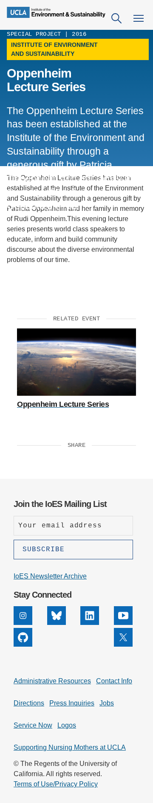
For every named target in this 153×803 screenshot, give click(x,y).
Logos (66, 725)
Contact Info (114, 681)
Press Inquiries (71, 703)
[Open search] (116, 18)
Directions (29, 703)
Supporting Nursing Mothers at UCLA (70, 747)
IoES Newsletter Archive (50, 576)
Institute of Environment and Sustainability (54, 49)
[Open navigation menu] (138, 18)
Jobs (106, 703)
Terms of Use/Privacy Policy (56, 784)
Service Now (33, 725)
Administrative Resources (52, 681)
